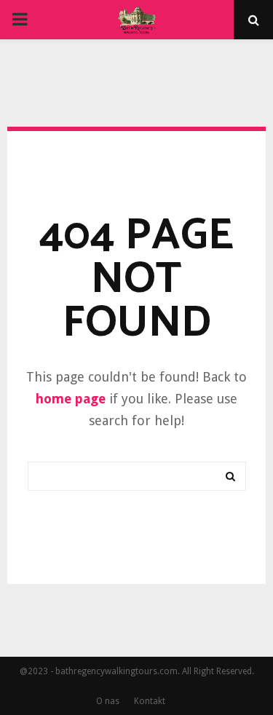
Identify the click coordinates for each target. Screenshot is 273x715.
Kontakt (149, 701)
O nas (107, 701)
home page (71, 398)
